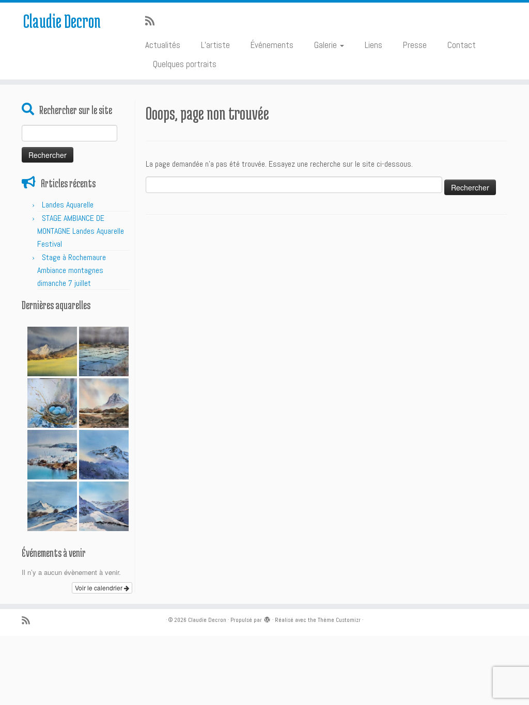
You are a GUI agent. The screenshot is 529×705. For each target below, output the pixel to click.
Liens (373, 45)
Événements (272, 45)
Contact (461, 45)
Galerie (326, 45)
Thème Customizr (339, 619)
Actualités (162, 45)
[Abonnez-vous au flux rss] (153, 21)
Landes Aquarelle (68, 204)
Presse (415, 45)
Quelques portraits (184, 64)
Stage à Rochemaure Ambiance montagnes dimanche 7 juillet (71, 270)
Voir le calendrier (99, 587)
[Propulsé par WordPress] (267, 618)
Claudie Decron (62, 20)
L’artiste (215, 45)
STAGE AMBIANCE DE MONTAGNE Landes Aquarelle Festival (80, 231)
